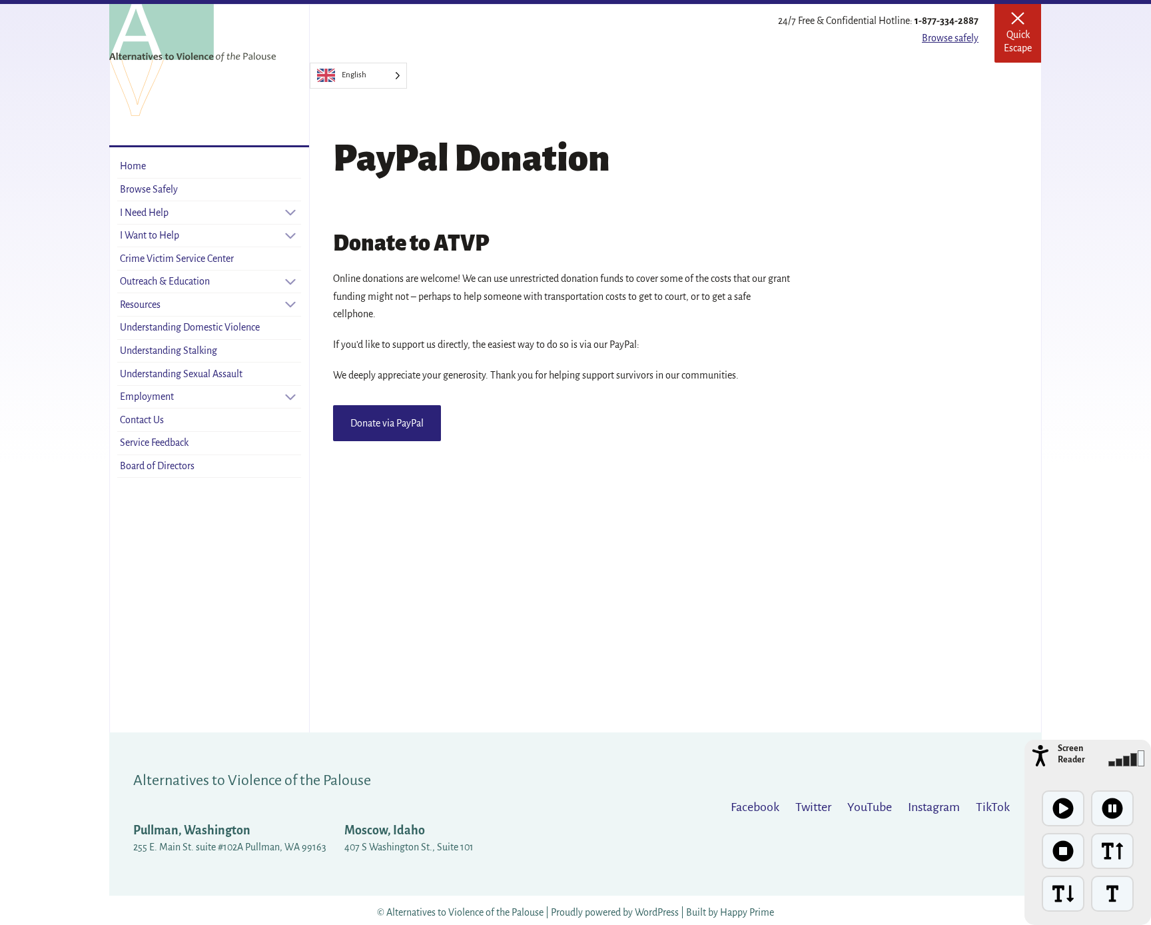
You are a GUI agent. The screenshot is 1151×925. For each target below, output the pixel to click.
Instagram (934, 807)
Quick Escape (1022, 38)
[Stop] (1063, 851)
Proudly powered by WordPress (616, 912)
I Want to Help (149, 235)
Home (133, 166)
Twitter (813, 807)
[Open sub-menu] (290, 212)
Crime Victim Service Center (177, 258)
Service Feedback (154, 442)
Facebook (755, 807)
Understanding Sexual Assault (181, 374)
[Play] (1063, 808)
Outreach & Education (165, 281)
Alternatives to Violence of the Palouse (252, 780)
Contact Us (142, 420)
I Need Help (144, 212)
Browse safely (950, 38)
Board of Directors (157, 466)
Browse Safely (149, 189)
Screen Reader (1071, 754)
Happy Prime (747, 912)
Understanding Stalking (168, 350)
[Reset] (1112, 894)
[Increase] (1112, 851)
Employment (147, 396)
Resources (140, 304)
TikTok (993, 807)
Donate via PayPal (387, 423)
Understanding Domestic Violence (190, 327)
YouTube (869, 807)
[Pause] (1112, 808)
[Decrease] (1063, 894)
